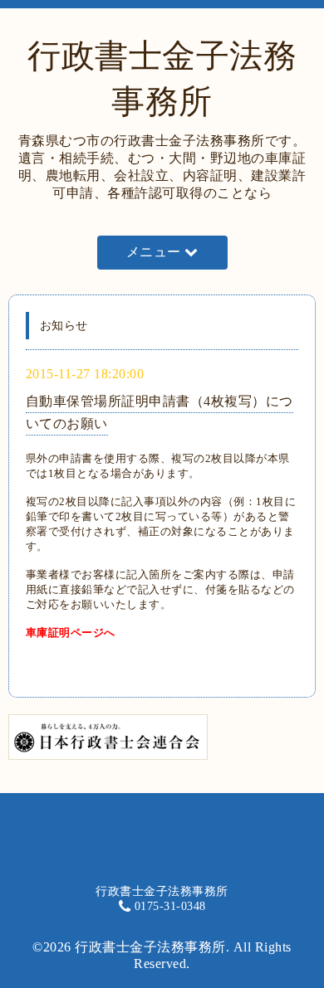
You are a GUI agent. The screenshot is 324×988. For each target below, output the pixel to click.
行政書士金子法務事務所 (150, 947)
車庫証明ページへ (70, 632)
